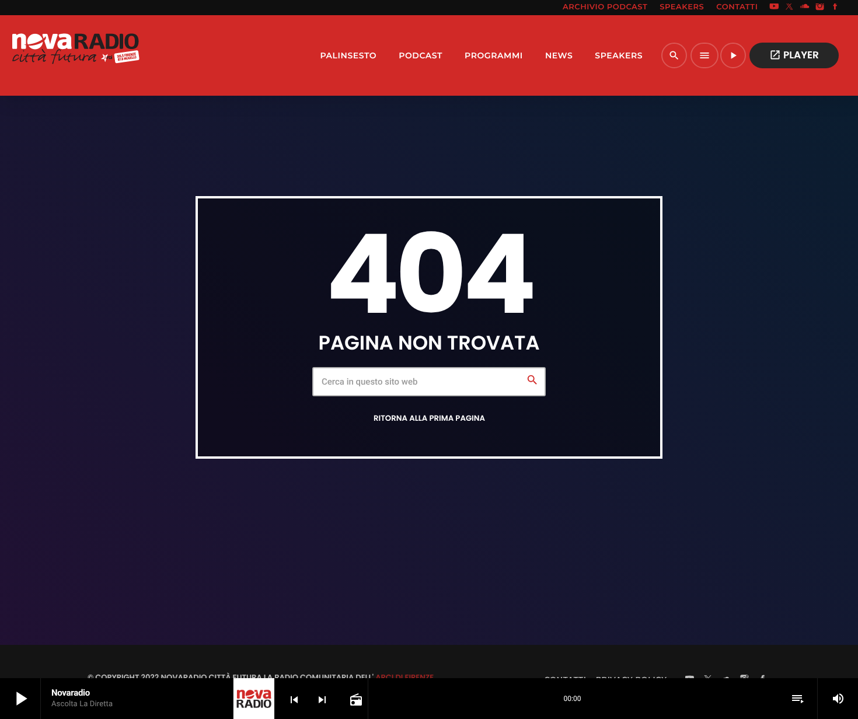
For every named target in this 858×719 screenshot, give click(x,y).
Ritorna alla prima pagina (429, 418)
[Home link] (75, 55)
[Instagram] (820, 8)
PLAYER (794, 55)
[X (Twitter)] (789, 8)
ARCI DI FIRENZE (404, 677)
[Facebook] (835, 8)
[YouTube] (774, 8)
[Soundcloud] (805, 8)
